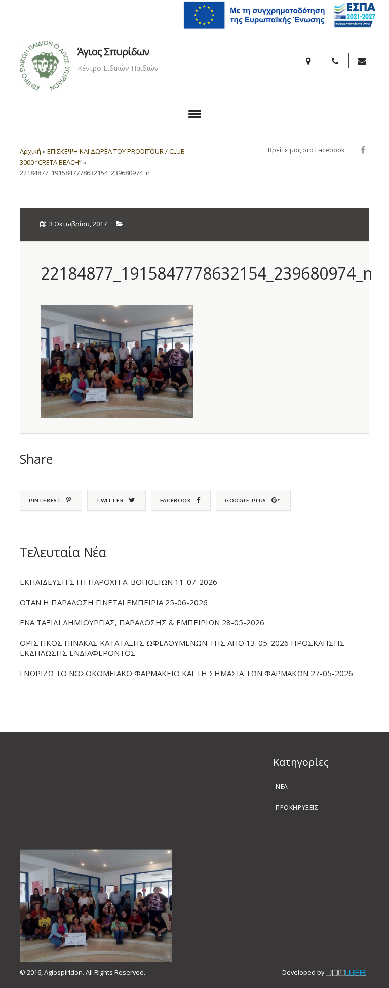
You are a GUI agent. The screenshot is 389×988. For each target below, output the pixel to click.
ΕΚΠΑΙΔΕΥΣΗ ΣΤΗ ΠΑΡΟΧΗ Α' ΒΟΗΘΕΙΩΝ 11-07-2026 (118, 582)
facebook (175, 500)
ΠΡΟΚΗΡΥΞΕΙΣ (297, 807)
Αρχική (30, 151)
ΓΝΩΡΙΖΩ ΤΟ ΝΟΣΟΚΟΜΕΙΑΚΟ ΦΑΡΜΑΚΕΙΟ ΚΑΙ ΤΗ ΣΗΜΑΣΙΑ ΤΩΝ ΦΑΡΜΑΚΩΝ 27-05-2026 (186, 673)
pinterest (45, 500)
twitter (110, 500)
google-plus (245, 500)
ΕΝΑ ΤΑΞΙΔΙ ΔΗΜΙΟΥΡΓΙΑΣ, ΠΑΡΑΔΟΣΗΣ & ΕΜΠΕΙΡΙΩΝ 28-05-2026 (142, 622)
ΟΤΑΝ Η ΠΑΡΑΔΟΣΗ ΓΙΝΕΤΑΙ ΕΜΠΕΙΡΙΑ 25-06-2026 (114, 602)
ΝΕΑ (282, 786)
